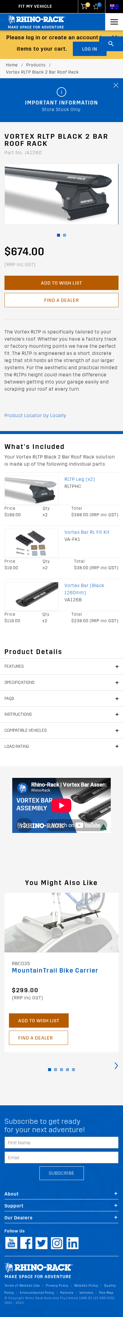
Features (14, 666)
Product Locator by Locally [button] (35, 415)
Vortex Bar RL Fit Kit (87, 532)
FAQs (9, 698)
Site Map (106, 1293)
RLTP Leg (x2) (79, 479)
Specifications (19, 682)
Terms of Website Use (22, 1286)
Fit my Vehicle (35, 6)
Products (36, 65)
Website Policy (86, 1286)
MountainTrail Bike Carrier (55, 970)
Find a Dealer (61, 300)
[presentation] (116, 1065)
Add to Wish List (61, 283)
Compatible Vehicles (25, 730)
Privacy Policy (57, 1286)
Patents (66, 1293)
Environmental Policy (37, 1293)
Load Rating (16, 746)
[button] (58, 235)
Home (12, 65)
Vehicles (86, 1293)
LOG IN (89, 49)
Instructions (18, 714)
